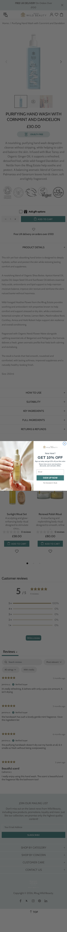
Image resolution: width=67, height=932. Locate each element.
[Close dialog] (64, 443)
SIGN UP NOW (50, 478)
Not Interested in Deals (50, 483)
